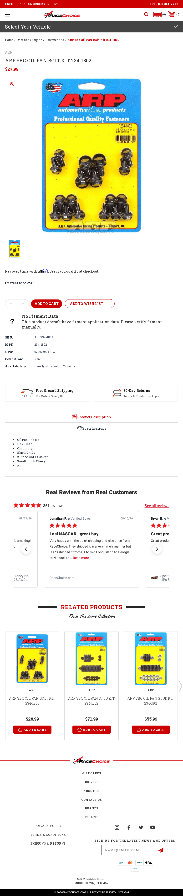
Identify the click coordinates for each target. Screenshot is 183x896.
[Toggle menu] (7, 14)
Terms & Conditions (48, 834)
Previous (3, 686)
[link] (91, 578)
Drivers (91, 782)
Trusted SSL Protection (142, 396)
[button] (159, 14)
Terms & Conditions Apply (52, 396)
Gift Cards (91, 773)
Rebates (91, 817)
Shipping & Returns (48, 843)
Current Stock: (20, 283)
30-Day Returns (48, 390)
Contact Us (91, 799)
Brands (91, 808)
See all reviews (157, 505)
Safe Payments (139, 390)
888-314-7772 (168, 4)
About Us (91, 791)
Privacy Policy (48, 826)
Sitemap (123, 892)
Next (180, 686)
